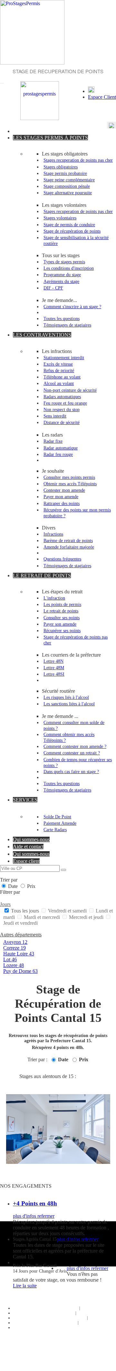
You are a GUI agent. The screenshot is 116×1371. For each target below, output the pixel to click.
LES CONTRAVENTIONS (42, 335)
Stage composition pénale (67, 186)
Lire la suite (25, 1285)
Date (13, 886)
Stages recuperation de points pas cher (78, 160)
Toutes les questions (62, 318)
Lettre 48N (53, 661)
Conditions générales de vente (62, 1318)
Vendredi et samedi (67, 910)
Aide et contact (28, 846)
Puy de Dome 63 (20, 971)
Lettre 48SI (54, 674)
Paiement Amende (60, 823)
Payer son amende (60, 624)
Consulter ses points (62, 617)
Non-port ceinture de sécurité (70, 390)
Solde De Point (57, 816)
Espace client (26, 861)
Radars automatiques (62, 396)
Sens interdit (55, 415)
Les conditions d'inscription (69, 268)
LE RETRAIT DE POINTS (42, 575)
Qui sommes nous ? (62, 1308)
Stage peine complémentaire (69, 179)
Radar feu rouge (58, 454)
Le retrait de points (61, 610)
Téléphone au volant (62, 376)
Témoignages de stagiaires (67, 325)
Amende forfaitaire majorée (69, 546)
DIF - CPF (53, 287)
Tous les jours (25, 910)
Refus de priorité (59, 370)
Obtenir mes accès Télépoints (70, 483)
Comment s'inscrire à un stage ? (72, 306)
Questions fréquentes (62, 558)
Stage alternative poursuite (68, 192)
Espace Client (102, 97)
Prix (30, 886)
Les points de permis (62, 604)
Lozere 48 (13, 965)
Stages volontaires (60, 217)
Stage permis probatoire (65, 173)
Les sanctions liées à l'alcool (69, 703)
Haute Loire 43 (18, 953)
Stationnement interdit (64, 357)
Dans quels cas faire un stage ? (71, 771)
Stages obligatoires (61, 166)
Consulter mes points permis (69, 477)
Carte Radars (55, 829)
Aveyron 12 (15, 942)
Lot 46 (10, 959)
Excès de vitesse (58, 364)
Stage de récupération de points (72, 231)
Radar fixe (53, 441)
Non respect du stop (62, 409)
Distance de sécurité (62, 422)
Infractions (53, 534)
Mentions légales (62, 1322)
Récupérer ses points (62, 630)
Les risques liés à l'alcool (66, 697)
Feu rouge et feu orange (65, 403)
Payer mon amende (61, 496)
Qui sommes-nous (31, 839)
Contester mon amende (64, 490)
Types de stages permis (64, 261)
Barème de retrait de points (68, 540)
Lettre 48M (54, 667)
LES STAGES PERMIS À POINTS (50, 137)
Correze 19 (14, 948)
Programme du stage (62, 274)
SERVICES (25, 799)
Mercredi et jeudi (86, 917)
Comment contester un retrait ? (72, 752)
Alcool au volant (59, 383)
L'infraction (54, 597)
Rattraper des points (62, 503)
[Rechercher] (63, 870)
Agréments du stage (61, 281)
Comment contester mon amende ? (75, 746)
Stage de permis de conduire (69, 224)
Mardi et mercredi (42, 917)
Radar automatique (61, 447)
